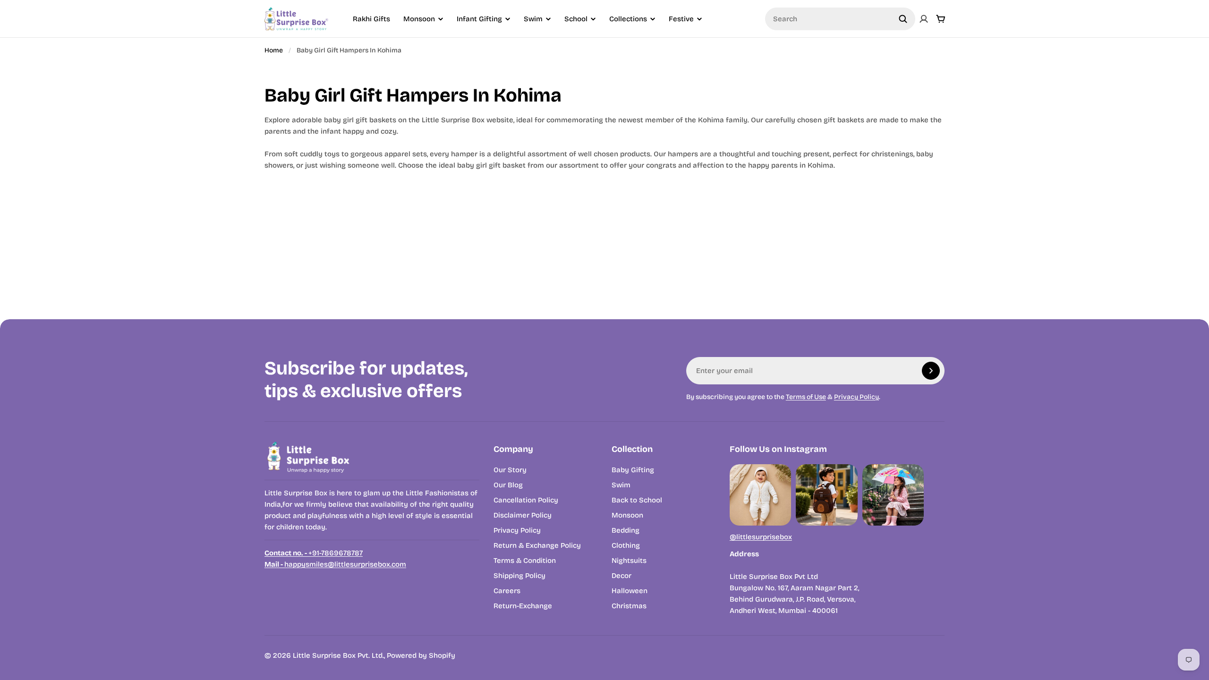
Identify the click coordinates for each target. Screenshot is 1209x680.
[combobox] (840, 19)
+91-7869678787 (313, 553)
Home (273, 50)
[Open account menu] (923, 18)
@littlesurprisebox (761, 537)
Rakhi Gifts (371, 19)
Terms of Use (806, 397)
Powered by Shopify (421, 655)
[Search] (903, 19)
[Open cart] (940, 18)
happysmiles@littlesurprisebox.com (335, 564)
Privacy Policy (856, 397)
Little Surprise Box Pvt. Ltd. (338, 655)
